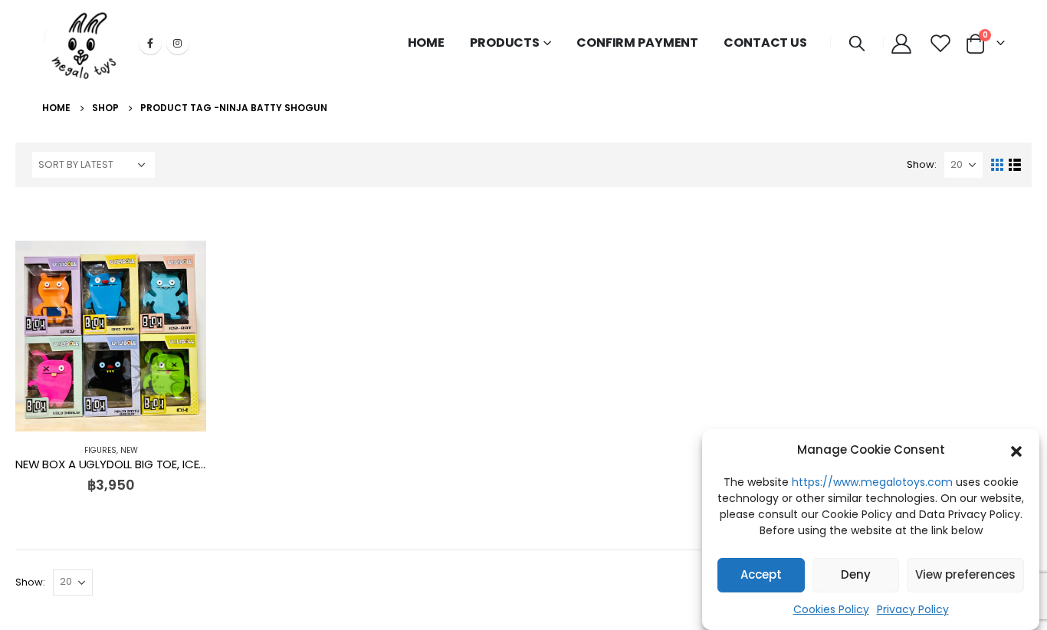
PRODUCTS (505, 42)
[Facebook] (150, 42)
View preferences (965, 575)
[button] (1016, 450)
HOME (426, 42)
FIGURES (100, 450)
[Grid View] (997, 165)
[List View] (1015, 165)
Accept (761, 575)
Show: (922, 164)
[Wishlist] (940, 43)
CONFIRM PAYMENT (637, 42)
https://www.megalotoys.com (872, 482)
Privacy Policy (913, 609)
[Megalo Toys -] (84, 42)
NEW (129, 450)
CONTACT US (765, 42)
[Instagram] (177, 42)
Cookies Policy (831, 609)
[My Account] (901, 43)
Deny (856, 575)
